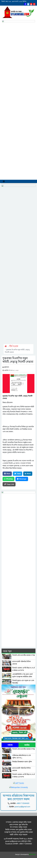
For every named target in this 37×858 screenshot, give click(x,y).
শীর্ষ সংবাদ (13, 346)
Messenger (23, 479)
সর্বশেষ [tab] (10, 745)
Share (8, 474)
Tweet (19, 474)
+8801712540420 (22, 803)
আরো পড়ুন (7, 651)
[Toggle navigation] (4, 181)
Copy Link (10, 484)
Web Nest (32, 854)
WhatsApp (9, 479)
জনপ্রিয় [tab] (26, 745)
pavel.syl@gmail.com (22, 807)
